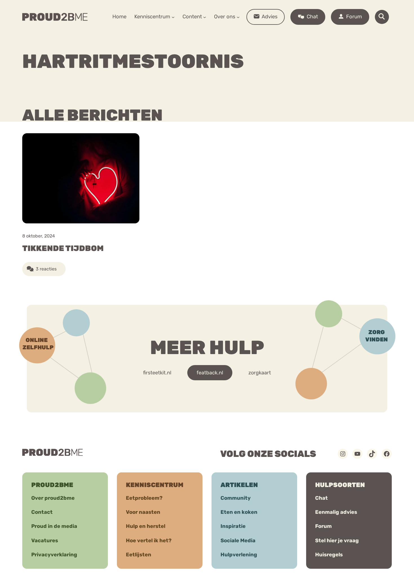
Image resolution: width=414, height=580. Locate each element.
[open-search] (382, 17)
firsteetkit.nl (157, 373)
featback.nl (210, 373)
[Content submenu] (204, 16)
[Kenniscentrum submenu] (173, 16)
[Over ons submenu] (238, 16)
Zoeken (250, 34)
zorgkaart (259, 373)
